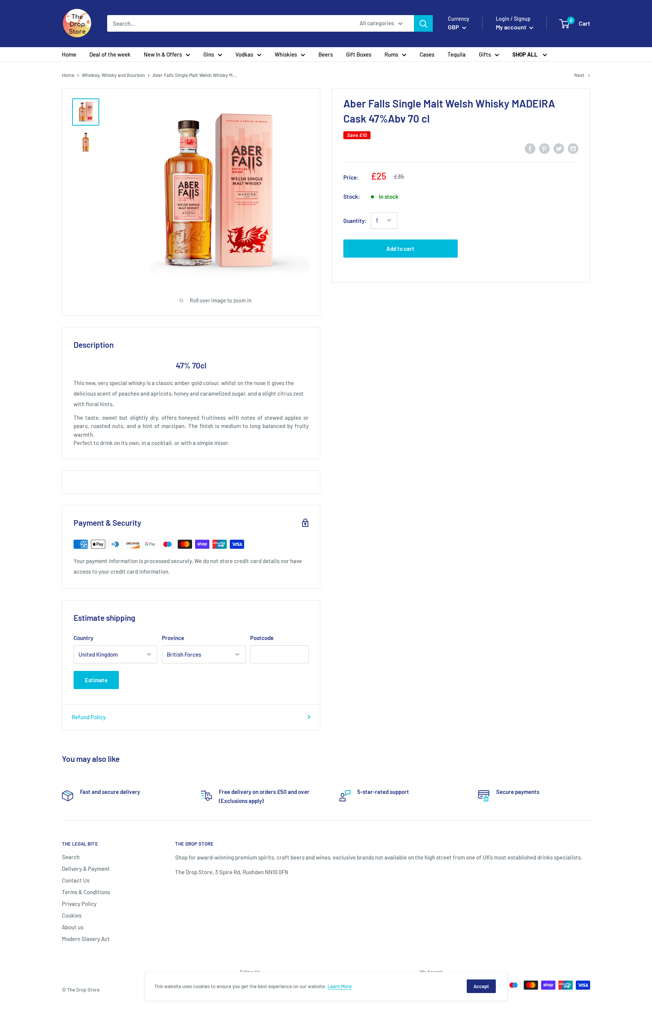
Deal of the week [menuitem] (110, 54)
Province (173, 637)
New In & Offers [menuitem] (163, 54)
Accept (481, 986)
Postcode (262, 637)
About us (72, 927)
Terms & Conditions (86, 892)
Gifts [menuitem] (485, 54)
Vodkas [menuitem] (244, 54)
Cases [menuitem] (427, 54)
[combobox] (228, 23)
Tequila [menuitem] (456, 54)
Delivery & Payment (86, 868)
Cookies (72, 915)
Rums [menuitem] (391, 54)
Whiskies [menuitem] (286, 54)
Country (83, 637)
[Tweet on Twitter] (559, 148)
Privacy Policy (79, 903)
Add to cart (400, 248)
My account (511, 27)
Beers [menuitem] (325, 54)
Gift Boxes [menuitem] (358, 54)
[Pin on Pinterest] (544, 148)
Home (68, 75)
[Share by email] (573, 148)
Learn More (340, 986)
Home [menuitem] (69, 54)
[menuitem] (529, 54)
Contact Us (75, 880)
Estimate (96, 680)
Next (579, 75)
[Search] (423, 23)
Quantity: (354, 220)
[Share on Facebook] (530, 148)
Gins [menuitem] (208, 54)
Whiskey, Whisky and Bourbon (113, 75)
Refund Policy (89, 717)
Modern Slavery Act (86, 938)
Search (71, 856)
